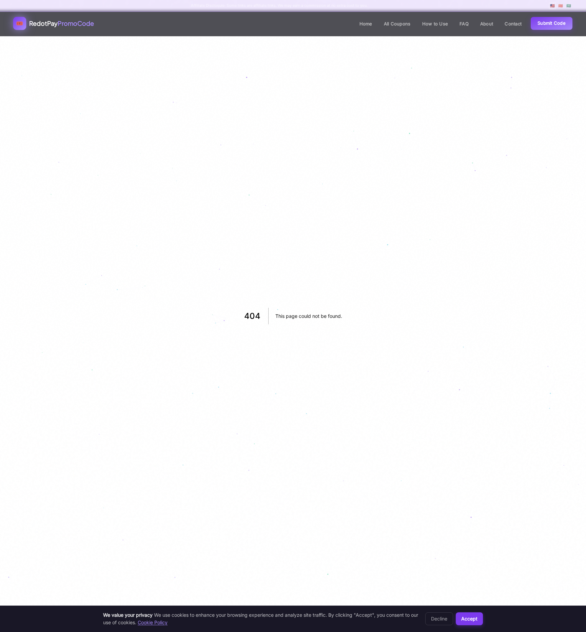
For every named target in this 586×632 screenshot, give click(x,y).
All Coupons (397, 23)
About (486, 23)
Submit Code (552, 23)
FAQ (464, 23)
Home (365, 23)
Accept (469, 618)
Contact (513, 23)
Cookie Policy (153, 622)
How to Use (435, 23)
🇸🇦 (568, 5)
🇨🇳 (560, 5)
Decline (439, 618)
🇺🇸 (552, 5)
